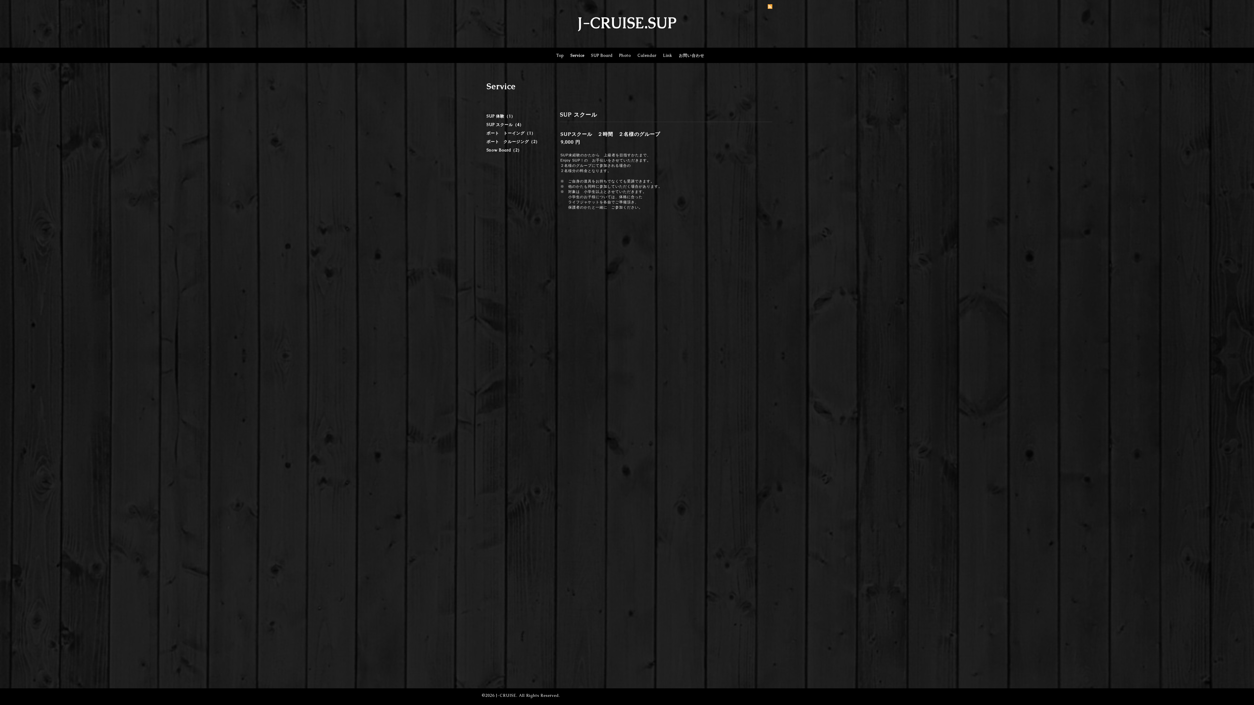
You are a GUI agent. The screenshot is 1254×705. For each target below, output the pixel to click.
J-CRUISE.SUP (627, 22)
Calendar (646, 55)
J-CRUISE (506, 695)
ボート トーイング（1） (511, 133)
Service (578, 55)
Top (560, 55)
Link (667, 55)
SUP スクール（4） (505, 124)
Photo (625, 55)
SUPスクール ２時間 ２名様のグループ (610, 134)
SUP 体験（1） (501, 116)
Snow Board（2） (504, 150)
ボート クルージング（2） (513, 141)
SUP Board (602, 55)
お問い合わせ (691, 55)
